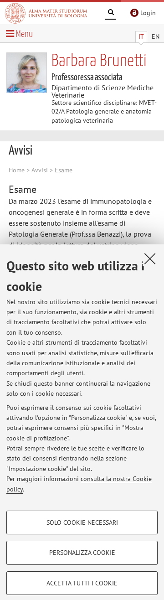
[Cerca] (110, 14)
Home (17, 170)
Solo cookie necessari (82, 522)
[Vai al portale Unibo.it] (46, 13)
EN (155, 36)
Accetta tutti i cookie (82, 583)
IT (141, 36)
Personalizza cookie (82, 552)
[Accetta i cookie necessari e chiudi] (150, 258)
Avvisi (39, 170)
